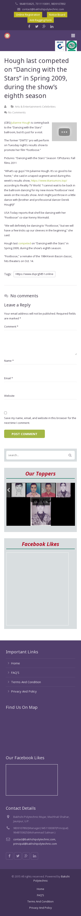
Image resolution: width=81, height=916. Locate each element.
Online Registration (28, 14)
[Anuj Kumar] (33, 490)
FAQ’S (15, 672)
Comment (11, 326)
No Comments (17, 112)
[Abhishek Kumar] (48, 490)
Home (15, 663)
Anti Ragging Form (40, 20)
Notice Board (57, 14)
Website (9, 396)
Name (9, 361)
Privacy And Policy (24, 691)
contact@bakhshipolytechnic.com (43, 9)
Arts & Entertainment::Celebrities (35, 106)
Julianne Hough (20, 122)
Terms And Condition (26, 682)
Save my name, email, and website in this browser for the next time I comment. (40, 420)
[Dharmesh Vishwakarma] (18, 490)
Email (8, 378)
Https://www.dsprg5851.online (34, 274)
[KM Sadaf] (63, 490)
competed (24, 243)
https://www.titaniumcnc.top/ (49, 180)
